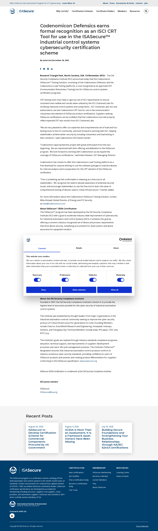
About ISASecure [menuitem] (99, 487)
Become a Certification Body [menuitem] (78, 484)
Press (112, 3)
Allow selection (79, 290)
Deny (43, 290)
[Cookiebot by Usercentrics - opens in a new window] (121, 240)
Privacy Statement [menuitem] (142, 526)
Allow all (114, 290)
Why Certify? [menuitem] (62, 11)
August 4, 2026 (72, 426)
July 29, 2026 (107, 426)
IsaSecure (47, 60)
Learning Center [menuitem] (122, 472)
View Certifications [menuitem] (76, 472)
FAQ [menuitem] (94, 483)
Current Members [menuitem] (100, 480)
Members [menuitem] (122, 11)
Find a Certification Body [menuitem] (79, 480)
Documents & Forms (125, 3)
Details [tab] (79, 248)
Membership (99, 468)
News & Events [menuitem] (122, 476)
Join (146, 3)
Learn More (67, 3)
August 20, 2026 (35, 426)
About (105, 3)
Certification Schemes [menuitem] (82, 11)
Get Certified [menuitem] (74, 476)
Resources (122, 468)
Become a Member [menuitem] (100, 476)
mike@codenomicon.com (53, 203)
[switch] (63, 279)
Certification (76, 468)
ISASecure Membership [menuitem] (102, 472)
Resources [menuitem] (135, 11)
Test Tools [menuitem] (73, 490)
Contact (139, 3)
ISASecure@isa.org (48, 392)
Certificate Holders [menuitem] (105, 11)
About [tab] (116, 248)
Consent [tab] (42, 248)
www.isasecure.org (88, 361)
